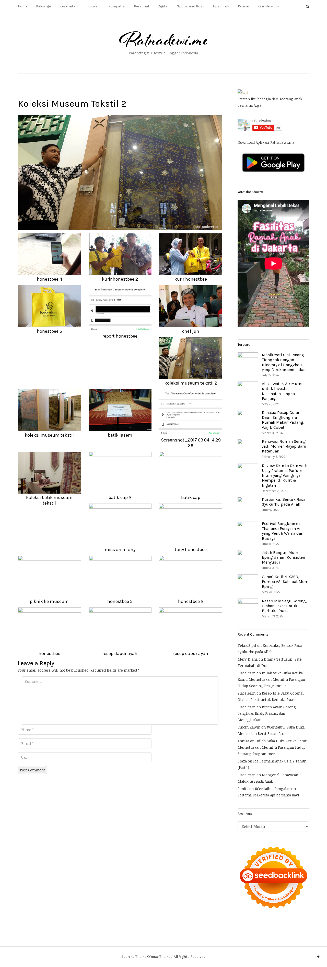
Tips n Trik (221, 6)
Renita (243, 788)
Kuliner (244, 6)
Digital (163, 6)
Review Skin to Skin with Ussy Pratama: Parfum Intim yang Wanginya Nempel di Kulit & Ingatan (284, 475)
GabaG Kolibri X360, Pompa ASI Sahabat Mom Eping (285, 581)
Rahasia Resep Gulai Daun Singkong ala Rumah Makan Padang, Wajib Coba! (283, 420)
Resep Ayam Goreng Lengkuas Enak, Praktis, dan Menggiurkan (267, 713)
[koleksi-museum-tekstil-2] (120, 172)
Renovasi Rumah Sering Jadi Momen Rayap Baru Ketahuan (284, 446)
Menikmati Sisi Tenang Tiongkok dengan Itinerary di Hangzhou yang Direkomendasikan (284, 362)
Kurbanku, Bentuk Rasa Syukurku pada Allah (283, 502)
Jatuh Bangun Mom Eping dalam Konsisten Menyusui (283, 557)
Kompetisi (116, 6)
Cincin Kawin (249, 727)
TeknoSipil (247, 645)
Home (22, 6)
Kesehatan (69, 6)
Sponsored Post (190, 6)
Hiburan (93, 6)
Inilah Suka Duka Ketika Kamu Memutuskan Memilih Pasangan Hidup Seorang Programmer (271, 679)
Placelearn (246, 673)
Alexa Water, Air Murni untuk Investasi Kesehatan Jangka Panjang (282, 391)
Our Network (268, 6)
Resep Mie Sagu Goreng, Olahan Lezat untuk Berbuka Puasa (284, 606)
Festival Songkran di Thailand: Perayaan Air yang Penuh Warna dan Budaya (282, 531)
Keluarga (43, 6)
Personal (141, 6)
